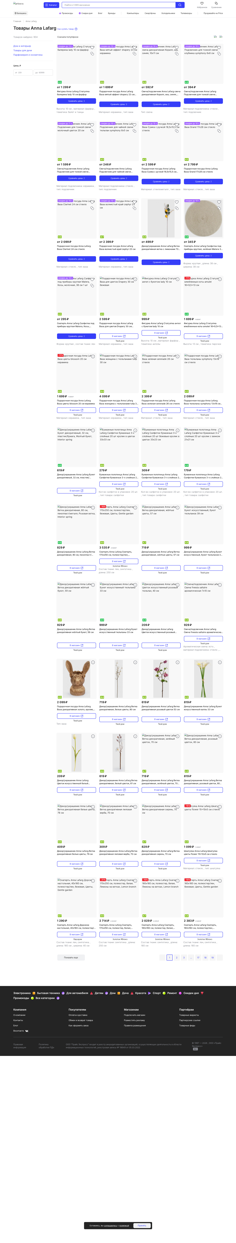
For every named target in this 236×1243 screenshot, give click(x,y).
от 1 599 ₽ (64, 164)
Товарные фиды (187, 1025)
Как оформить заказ (78, 1025)
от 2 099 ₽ (64, 241)
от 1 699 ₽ (106, 87)
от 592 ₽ (147, 87)
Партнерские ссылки (189, 1020)
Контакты (18, 1020)
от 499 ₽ (147, 241)
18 (205, 957)
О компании (19, 1015)
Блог (15, 1025)
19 (212, 957)
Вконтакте (18, 1030)
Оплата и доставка (78, 1015)
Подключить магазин (134, 1015)
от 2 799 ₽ (191, 164)
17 (198, 957)
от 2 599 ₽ (149, 164)
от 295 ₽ (63, 319)
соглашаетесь (110, 1225)
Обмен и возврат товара (81, 1020)
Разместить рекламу (134, 1020)
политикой (124, 1225)
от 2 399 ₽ (106, 241)
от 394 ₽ (190, 87)
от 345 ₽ (190, 241)
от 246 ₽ (105, 164)
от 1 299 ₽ (64, 87)
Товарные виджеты (189, 1015)
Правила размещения (135, 1025)
